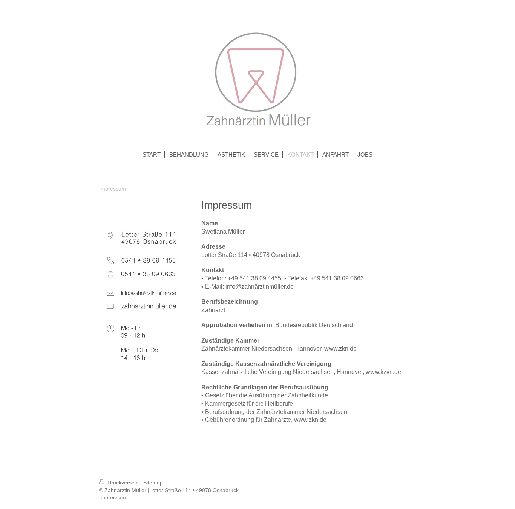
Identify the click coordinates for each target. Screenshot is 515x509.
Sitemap (153, 483)
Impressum (112, 497)
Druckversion (123, 483)
